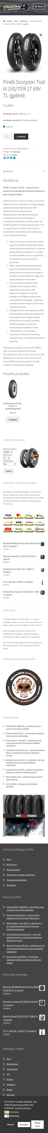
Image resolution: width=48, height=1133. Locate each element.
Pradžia (9, 21)
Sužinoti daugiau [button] (23, 1108)
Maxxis (10, 1089)
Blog (9, 859)
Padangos (24, 21)
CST (8, 1074)
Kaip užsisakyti (13, 869)
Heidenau (11, 1084)
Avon (9, 1058)
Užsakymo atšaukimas (17, 880)
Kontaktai (11, 885)
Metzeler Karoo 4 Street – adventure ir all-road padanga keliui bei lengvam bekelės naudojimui (25, 762)
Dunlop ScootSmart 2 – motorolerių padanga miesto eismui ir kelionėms (25, 734)
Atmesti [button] (10, 1124)
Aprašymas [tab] (8, 171)
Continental (12, 1069)
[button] (41, 35)
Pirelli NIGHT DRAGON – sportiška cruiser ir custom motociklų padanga (23, 727)
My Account (12, 864)
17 (10, 154)
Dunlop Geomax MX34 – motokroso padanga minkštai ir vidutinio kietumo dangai (24, 770)
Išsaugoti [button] (24, 1124)
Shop (16, 21)
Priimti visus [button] (37, 1124)
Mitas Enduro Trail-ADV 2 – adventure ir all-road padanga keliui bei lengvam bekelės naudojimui (24, 743)
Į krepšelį (21, 136)
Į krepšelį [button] (13, 419)
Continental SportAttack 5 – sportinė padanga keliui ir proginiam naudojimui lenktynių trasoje (25, 753)
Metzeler (11, 1094)
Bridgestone (12, 1064)
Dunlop (10, 1079)
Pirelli (14, 154)
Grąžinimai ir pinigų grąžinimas (21, 874)
